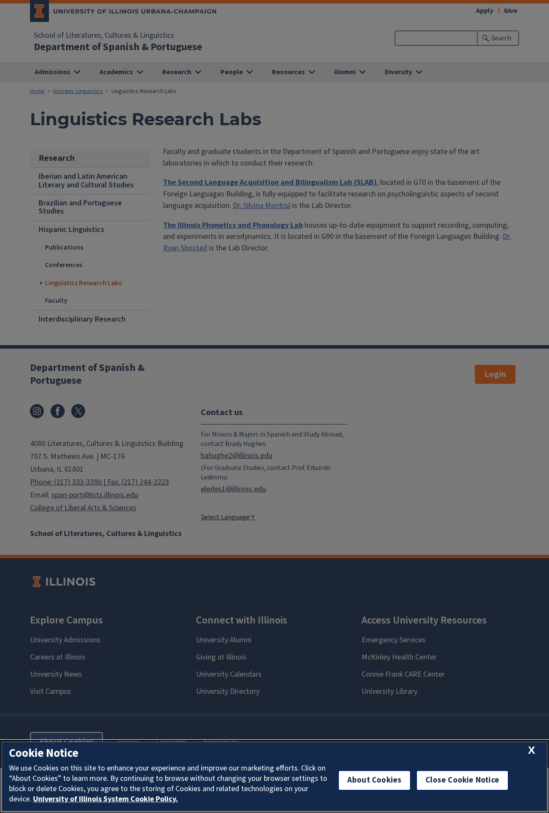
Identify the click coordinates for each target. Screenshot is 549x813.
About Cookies (374, 780)
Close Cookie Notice (462, 780)
